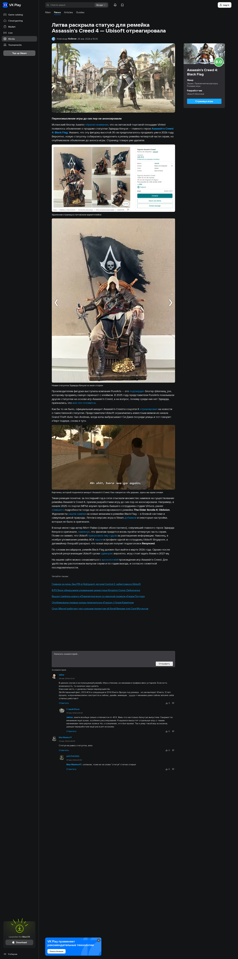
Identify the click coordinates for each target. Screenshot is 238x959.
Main (48, 12)
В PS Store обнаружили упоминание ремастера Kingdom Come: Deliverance (96, 590)
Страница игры (204, 101)
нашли (99, 539)
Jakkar (61, 675)
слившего (58, 509)
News (57, 12)
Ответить (64, 703)
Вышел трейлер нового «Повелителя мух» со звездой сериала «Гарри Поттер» (98, 596)
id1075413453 (72, 756)
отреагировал (148, 409)
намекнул (84, 531)
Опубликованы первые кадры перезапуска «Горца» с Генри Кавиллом (93, 602)
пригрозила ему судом (102, 535)
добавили (130, 517)
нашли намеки (77, 513)
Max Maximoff (65, 737)
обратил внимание (96, 124)
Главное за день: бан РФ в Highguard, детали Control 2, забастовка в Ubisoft (96, 584)
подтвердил (137, 391)
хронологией (110, 559)
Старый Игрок (73, 709)
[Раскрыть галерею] (113, 178)
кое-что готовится (84, 402)
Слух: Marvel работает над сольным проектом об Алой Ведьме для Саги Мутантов (100, 608)
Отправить (164, 663)
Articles (68, 12)
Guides (80, 12)
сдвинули (106, 553)
